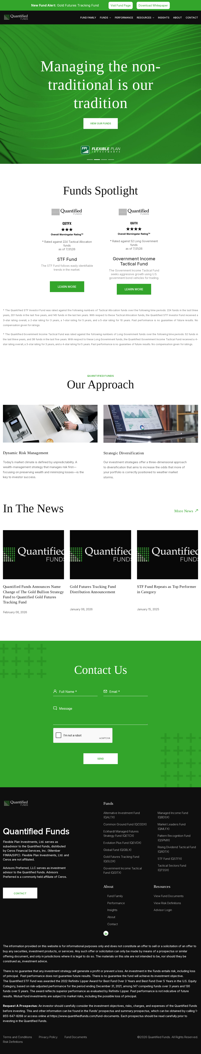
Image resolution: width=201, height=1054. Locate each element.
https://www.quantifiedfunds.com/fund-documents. (85, 1016)
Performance (124, 17)
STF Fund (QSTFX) (170, 859)
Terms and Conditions (17, 1037)
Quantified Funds (159, 1037)
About (177, 17)
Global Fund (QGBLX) (117, 850)
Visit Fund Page (121, 5)
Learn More (67, 287)
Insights (163, 17)
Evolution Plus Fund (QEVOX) (122, 843)
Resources (144, 17)
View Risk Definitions (167, 903)
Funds (104, 17)
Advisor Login (163, 910)
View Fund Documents (169, 896)
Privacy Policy (48, 1037)
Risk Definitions (13, 1042)
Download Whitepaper (153, 5)
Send (100, 758)
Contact (192, 17)
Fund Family (88, 17)
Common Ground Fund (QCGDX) (125, 824)
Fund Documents (76, 1037)
